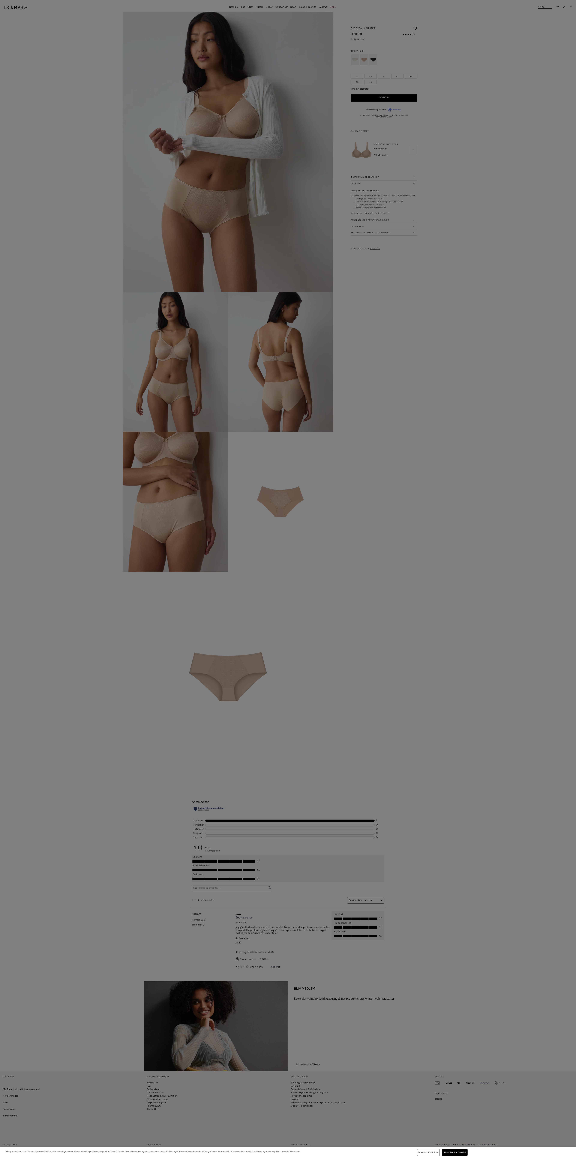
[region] (288, 1152)
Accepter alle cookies (455, 1152)
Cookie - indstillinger (428, 1152)
